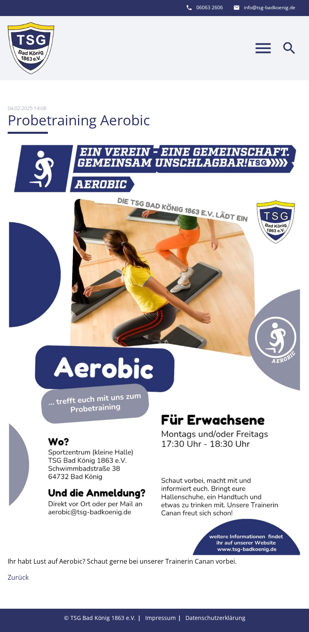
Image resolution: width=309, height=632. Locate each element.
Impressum (160, 618)
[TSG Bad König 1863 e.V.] (31, 48)
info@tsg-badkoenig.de (269, 7)
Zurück (18, 577)
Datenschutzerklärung (215, 618)
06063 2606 (209, 7)
